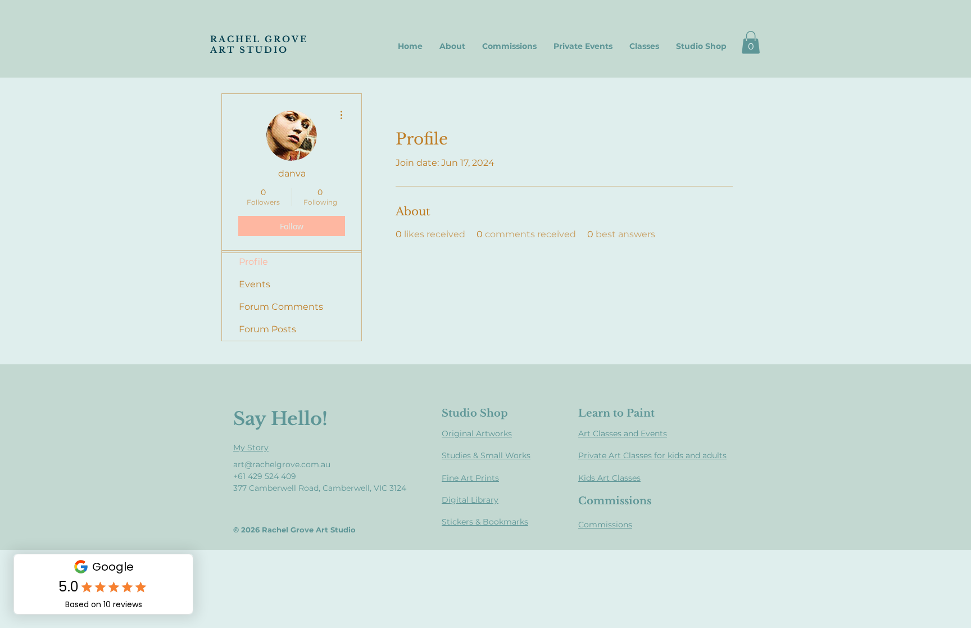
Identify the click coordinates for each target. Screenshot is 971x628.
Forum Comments (281, 306)
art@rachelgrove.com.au (281, 464)
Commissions (605, 524)
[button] (750, 42)
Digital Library (470, 500)
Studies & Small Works (486, 455)
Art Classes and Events (622, 433)
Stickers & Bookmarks (485, 522)
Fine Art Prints (470, 478)
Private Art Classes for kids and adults (652, 455)
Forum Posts (267, 329)
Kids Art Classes (609, 478)
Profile (253, 261)
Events (254, 284)
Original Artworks (477, 433)
